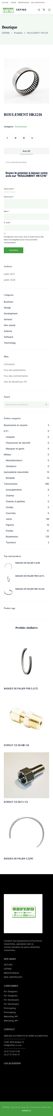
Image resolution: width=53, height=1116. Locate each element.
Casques (10, 437)
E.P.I (6, 431)
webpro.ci (26, 1110)
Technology (10, 343)
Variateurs (11, 466)
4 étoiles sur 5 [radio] (12, 192)
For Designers (10, 991)
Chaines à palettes (15, 501)
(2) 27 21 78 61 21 (12, 1054)
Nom (6, 211)
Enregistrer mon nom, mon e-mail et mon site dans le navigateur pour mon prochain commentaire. (24, 240)
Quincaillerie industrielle (16, 472)
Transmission (21, 126)
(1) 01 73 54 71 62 (12, 1051)
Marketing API (11, 1016)
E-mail (7, 222)
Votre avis (9, 197)
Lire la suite (26, 674)
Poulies (9, 530)
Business (8, 302)
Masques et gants (15, 448)
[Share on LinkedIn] (32, 138)
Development (10, 313)
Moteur (7, 454)
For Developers (11, 999)
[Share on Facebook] (7, 138)
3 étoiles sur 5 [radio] (9, 192)
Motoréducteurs (14, 460)
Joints (9, 519)
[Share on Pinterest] (24, 138)
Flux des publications (15, 370)
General (8, 319)
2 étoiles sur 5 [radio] (7, 192)
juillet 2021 (9, 274)
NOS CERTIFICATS (38, 3)
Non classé (9, 325)
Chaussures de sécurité (18, 443)
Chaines (10, 495)
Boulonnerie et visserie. (16, 425)
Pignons (10, 525)
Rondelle (10, 478)
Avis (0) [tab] (26, 151)
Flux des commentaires (16, 376)
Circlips (9, 507)
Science (8, 331)
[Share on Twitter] (15, 138)
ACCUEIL (5, 3)
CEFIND (13, 3)
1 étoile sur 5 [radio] (5, 192)
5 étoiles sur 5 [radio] (14, 192)
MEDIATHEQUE (23, 3)
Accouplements (14, 489)
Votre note (9, 189)
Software (8, 337)
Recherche (46, 404)
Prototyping (10, 1008)
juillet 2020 (9, 280)
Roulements (12, 536)
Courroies (11, 513)
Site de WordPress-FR (15, 382)
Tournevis (11, 542)
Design (7, 307)
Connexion (9, 364)
